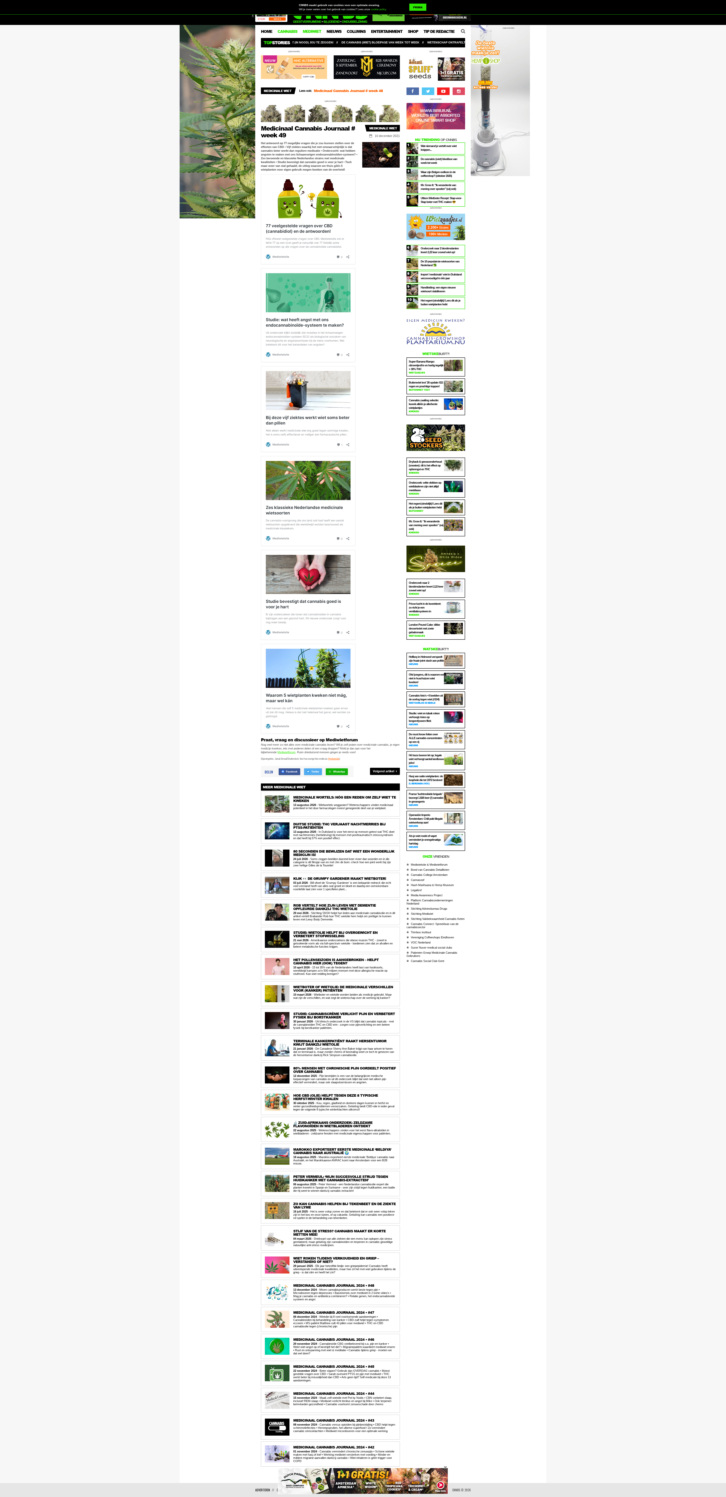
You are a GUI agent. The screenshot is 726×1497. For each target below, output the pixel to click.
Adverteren (262, 1490)
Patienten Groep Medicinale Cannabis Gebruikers (431, 954)
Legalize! (416, 890)
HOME (266, 31)
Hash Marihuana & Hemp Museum (432, 885)
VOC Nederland (420, 942)
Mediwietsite (333, 758)
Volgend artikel (384, 771)
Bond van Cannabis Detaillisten (430, 869)
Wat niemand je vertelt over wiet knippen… (461, 42)
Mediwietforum (286, 752)
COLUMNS (356, 31)
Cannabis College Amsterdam (429, 874)
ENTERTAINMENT (386, 31)
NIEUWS (334, 31)
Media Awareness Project (426, 895)
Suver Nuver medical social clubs (431, 947)
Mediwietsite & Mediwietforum (429, 864)
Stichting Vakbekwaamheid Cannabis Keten (438, 918)
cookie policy (378, 9)
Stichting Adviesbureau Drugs (429, 908)
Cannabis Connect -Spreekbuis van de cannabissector (432, 925)
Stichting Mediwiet (422, 913)
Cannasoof (417, 879)
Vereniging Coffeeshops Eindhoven (432, 937)
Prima (418, 7)
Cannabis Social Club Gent (427, 961)
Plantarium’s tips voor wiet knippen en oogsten (379, 42)
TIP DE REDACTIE (439, 31)
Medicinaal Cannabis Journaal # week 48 (348, 90)
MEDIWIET (312, 31)
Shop (413, 31)
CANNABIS (287, 31)
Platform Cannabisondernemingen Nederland (429, 902)
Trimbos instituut (421, 932)
